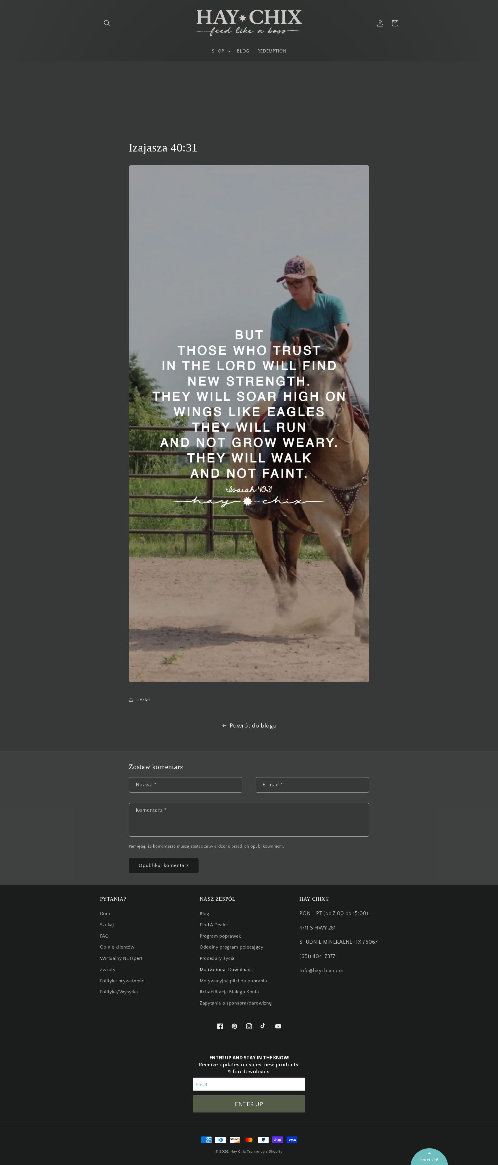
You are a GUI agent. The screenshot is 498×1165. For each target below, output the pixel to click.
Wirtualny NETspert (121, 958)
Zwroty (108, 969)
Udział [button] (143, 699)
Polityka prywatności (123, 980)
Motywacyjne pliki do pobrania (233, 980)
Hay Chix (238, 1151)
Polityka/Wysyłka (119, 991)
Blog (204, 913)
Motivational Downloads (226, 969)
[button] (107, 23)
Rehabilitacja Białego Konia (229, 991)
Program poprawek (220, 936)
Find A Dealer (214, 924)
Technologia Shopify (264, 1151)
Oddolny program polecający (231, 947)
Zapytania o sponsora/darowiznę (236, 1003)
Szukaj (107, 924)
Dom (105, 913)
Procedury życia (217, 958)
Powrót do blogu (253, 725)
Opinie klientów (117, 947)
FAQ (104, 936)
